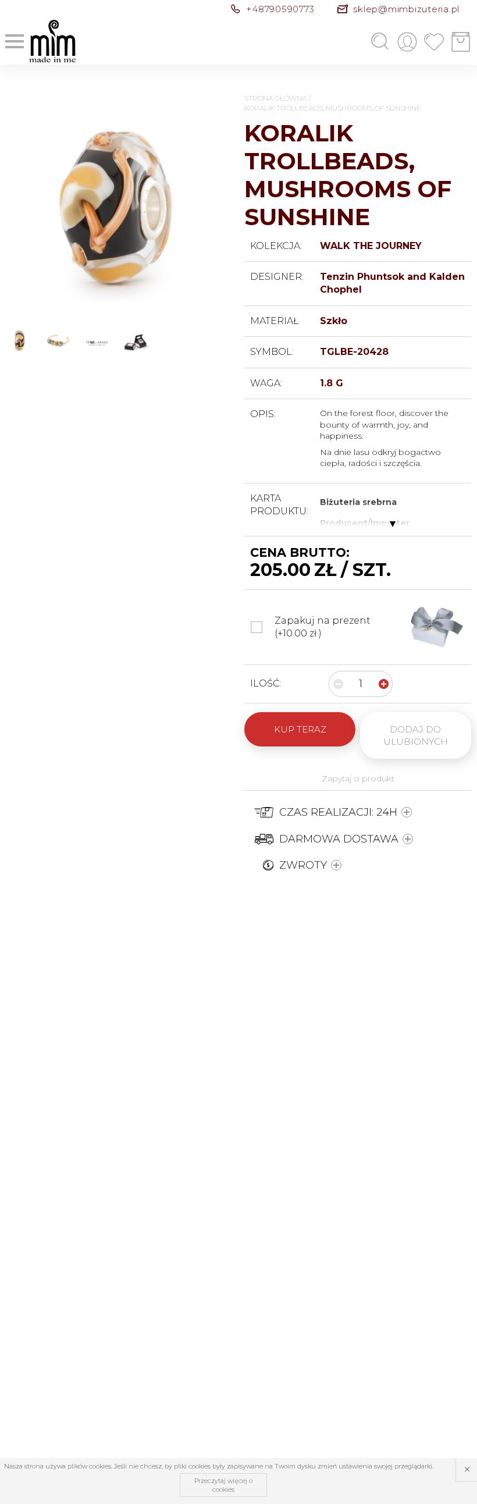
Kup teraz (300, 729)
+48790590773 (280, 9)
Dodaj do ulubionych (415, 735)
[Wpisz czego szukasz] (362, 41)
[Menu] (14, 41)
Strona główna (275, 98)
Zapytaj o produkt (358, 778)
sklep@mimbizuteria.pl (406, 9)
